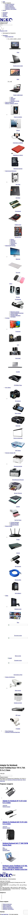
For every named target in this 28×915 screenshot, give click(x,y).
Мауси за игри (18, 656)
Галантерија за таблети (18, 155)
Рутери (17, 539)
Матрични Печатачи (14, 524)
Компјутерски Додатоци (10, 245)
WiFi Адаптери (18, 566)
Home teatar (18, 358)
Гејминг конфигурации (18, 95)
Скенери (18, 506)
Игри (18, 622)
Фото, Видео (8, 387)
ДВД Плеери (18, 450)
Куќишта (12, 239)
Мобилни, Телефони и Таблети (11, 103)
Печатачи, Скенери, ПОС (10, 453)
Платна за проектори (17, 438)
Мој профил (5, 16)
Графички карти (18, 224)
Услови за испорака (9, 5)
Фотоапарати (18, 401)
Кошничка (5, 14)
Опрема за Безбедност (10, 677)
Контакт (4, 10)
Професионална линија (18, 65)
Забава (6, 595)
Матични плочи (18, 237)
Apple (18, 79)
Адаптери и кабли (14, 314)
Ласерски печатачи (18, 466)
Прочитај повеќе (6, 850)
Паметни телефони (18, 117)
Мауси (10, 283)
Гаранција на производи (10, 8)
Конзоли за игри (18, 609)
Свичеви (18, 553)
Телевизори (17, 331)
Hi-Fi (18, 345)
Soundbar (18, 371)
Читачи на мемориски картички (16, 313)
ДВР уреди (18, 715)
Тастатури (18, 272)
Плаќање (4, 15)
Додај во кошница (4, 777)
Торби (11, 97)
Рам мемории (18, 211)
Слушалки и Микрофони (15, 315)
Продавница (5, 12)
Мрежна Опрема (8, 526)
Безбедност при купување (10, 9)
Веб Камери (12, 316)
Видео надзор (18, 690)
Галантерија (12, 98)
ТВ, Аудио (7, 318)
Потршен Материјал (14, 522)
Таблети (18, 130)
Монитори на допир (14, 523)
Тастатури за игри (18, 635)
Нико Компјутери (4, 914)
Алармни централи (18, 703)
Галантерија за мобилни (18, 142)
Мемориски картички (18, 168)
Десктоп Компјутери (9, 102)
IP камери (18, 728)
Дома (4, 1)
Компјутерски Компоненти (10, 171)
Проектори (18, 425)
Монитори (18, 259)
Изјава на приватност (9, 6)
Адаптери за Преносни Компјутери (15, 779)
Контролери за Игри (18, 674)
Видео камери (18, 413)
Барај (14, 875)
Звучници (18, 297)
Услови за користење (9, 4)
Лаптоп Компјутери (9, 36)
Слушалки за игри (18, 660)
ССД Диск (18, 197)
